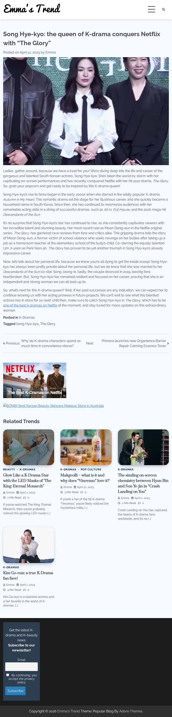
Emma (51, 52)
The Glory (47, 324)
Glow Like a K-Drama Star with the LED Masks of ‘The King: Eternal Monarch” (27, 481)
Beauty (9, 469)
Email (21, 660)
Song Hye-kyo (27, 324)
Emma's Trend (68, 711)
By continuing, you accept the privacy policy (23, 678)
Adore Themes (130, 711)
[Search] (163, 9)
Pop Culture (91, 469)
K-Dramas (27, 318)
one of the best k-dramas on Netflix (30, 305)
